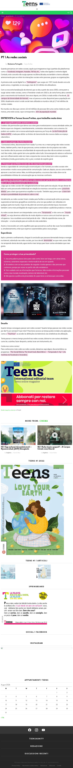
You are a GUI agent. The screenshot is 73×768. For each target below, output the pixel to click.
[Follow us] (68, 12)
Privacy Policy (16, 765)
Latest (37, 9)
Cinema (43, 421)
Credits (59, 765)
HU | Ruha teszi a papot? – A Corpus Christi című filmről (53, 448)
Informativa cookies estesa (30, 765)
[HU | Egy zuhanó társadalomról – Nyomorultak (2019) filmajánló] (18, 435)
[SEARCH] (71, 13)
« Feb (2, 717)
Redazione (43, 765)
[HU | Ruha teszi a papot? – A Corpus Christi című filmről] (54, 435)
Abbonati (52, 765)
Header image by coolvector (8, 410)
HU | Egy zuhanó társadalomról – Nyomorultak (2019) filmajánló (16, 448)
